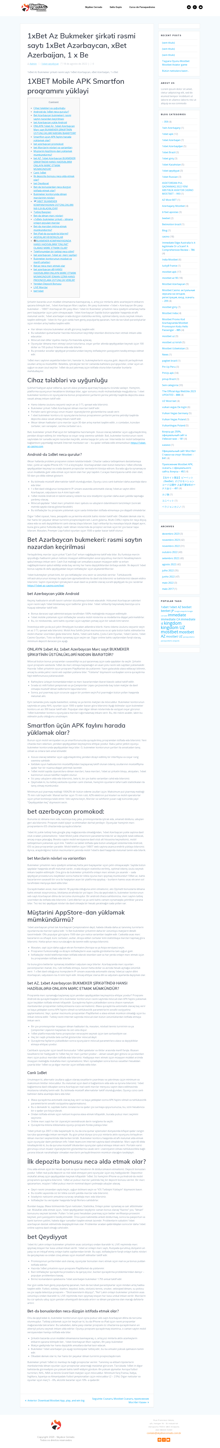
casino (165, 236)
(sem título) (168, 42)
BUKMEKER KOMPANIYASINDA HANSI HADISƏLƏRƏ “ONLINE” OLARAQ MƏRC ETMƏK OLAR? (52, 244)
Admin (33, 63)
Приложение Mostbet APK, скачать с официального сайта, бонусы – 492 (177, 468)
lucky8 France (169, 265)
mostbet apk (169, 271)
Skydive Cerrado (93, 7)
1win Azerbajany (171, 127)
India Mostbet (170, 259)
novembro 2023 (171, 540)
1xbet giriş (168, 158)
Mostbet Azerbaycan (173, 284)
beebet (166, 218)
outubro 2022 (169, 552)
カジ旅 (165, 494)
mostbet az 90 (170, 278)
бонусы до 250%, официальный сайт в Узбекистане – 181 (174, 435)
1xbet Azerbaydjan (172, 146)
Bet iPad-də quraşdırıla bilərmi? (51, 233)
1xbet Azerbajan (171, 140)
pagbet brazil (169, 360)
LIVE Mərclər (41, 287)
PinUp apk (168, 373)
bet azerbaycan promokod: (49, 144)
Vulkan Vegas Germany (175, 413)
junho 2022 (168, 576)
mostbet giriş (169, 307)
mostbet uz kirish (172, 342)
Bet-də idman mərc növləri (48, 215)
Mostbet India (170, 313)
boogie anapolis (181, 611)
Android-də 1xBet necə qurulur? (51, 111)
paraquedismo (189, 637)
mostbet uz (168, 336)
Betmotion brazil (171, 224)
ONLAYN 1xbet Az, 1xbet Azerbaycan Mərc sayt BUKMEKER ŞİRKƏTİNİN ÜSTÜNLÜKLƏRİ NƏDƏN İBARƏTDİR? (55, 129)
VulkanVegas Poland (173, 425)
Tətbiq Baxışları (42, 212)
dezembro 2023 (170, 533)
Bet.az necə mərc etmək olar (49, 265)
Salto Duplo (116, 7)
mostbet (169, 632)
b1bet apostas (170, 212)
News (165, 354)
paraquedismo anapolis (170, 641)
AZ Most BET (169, 199)
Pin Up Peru (169, 366)
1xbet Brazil (168, 152)
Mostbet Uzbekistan (173, 348)
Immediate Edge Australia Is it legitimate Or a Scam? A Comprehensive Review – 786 (178, 246)
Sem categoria (170, 385)
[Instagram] (195, 7)
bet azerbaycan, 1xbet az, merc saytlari (55, 255)
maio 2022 (168, 582)
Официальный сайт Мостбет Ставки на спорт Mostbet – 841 (179, 454)
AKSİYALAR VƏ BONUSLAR (48, 237)
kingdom (173, 623)
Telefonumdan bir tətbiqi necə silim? (54, 251)
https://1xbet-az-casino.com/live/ (45, 585)
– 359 (165, 121)
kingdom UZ (173, 627)
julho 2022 (168, 570)
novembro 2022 (171, 546)
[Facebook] (189, 7)
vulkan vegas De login (174, 407)
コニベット (168, 500)
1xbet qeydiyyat (50, 63)
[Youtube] (201, 7)
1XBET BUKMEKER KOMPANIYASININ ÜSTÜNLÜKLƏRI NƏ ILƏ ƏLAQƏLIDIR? (53, 205)
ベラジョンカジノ (171, 506)
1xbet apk (167, 134)
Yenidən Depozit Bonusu (47, 283)
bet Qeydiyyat (41, 183)
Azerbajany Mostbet (173, 206)
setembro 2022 (170, 558)
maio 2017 (168, 588)
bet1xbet (39, 291)
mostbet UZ (174, 636)
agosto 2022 (169, 564)
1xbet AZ (175, 607)
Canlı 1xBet (40, 172)
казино (166, 445)
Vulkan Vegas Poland (174, 419)
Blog (164, 230)
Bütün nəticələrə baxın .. (175, 70)
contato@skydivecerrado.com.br (164, 1433)
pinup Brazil (169, 379)
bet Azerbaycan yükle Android (50, 122)
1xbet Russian (170, 176)
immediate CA (170, 619)
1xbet (165, 607)
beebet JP (167, 611)
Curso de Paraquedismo (142, 7)
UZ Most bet (169, 401)
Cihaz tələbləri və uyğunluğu (49, 108)
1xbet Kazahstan (171, 164)
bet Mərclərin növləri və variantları (53, 147)
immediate (177, 614)
